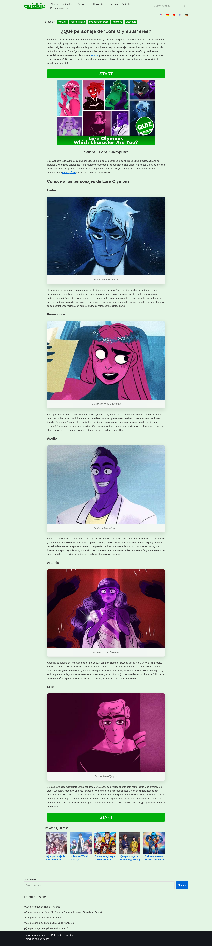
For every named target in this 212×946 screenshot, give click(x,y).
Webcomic (131, 22)
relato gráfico (69, 172)
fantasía (94, 55)
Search (182, 885)
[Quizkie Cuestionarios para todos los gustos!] (34, 6)
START (106, 73)
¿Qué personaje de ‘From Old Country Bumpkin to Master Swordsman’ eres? (63, 912)
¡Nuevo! (54, 4)
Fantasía (62, 22)
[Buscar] (185, 6)
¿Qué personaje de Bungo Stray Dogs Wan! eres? (49, 923)
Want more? (30, 879)
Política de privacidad (62, 935)
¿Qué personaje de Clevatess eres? (42, 917)
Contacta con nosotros (35, 935)
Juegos (114, 4)
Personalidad (78, 22)
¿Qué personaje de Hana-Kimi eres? (42, 907)
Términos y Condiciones (36, 939)
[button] (73, 4)
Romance (117, 22)
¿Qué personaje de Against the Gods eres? (46, 928)
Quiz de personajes (98, 22)
